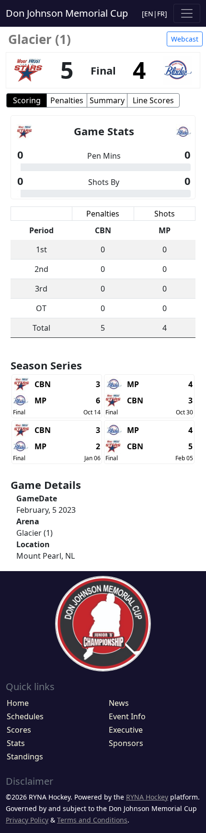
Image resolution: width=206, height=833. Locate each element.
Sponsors (126, 743)
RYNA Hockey (147, 796)
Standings (25, 756)
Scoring (27, 100)
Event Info (127, 716)
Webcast (184, 38)
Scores (19, 730)
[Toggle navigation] (186, 13)
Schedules (25, 716)
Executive (126, 730)
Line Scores (153, 100)
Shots (164, 213)
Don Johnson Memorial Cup (67, 13)
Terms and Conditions (92, 819)
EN (148, 13)
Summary (107, 100)
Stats (16, 743)
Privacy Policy (27, 819)
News (119, 703)
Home (18, 703)
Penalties (66, 100)
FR (161, 13)
